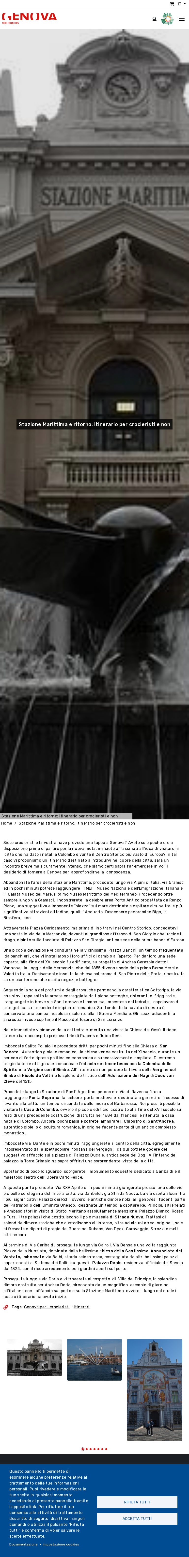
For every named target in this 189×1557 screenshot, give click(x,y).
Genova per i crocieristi (47, 1307)
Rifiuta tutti (137, 1502)
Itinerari (82, 1307)
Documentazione (23, 1544)
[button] (83, 1449)
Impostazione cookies (61, 1544)
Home (6, 823)
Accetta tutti (137, 1518)
